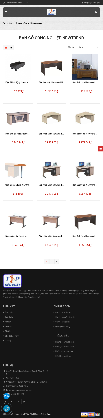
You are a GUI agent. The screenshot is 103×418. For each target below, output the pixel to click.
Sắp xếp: (71, 47)
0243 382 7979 (21, 386)
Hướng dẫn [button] (61, 336)
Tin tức (8, 331)
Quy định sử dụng (62, 326)
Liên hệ (8, 341)
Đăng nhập (88, 3)
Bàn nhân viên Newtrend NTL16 (54, 133)
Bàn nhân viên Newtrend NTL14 (87, 133)
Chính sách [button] (62, 306)
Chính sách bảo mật (63, 312)
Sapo (49, 414)
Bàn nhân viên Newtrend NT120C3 (55, 236)
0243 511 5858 (11, 3)
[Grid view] (6, 47)
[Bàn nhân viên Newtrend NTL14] (85, 118)
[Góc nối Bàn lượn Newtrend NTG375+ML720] (18, 169)
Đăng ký (96, 3)
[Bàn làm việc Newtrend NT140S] (51, 67)
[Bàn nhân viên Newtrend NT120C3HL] (85, 169)
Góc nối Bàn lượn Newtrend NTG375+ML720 (26, 185)
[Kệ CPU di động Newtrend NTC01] (18, 67)
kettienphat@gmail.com (22, 390)
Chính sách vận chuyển (65, 317)
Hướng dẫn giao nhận (64, 351)
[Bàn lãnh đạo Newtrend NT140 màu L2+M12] (85, 221)
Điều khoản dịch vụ (63, 356)
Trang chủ (9, 312)
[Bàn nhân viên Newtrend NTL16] (51, 118)
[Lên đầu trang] (96, 409)
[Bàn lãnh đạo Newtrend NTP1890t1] (18, 118)
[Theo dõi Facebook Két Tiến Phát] (5, 401)
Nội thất (8, 326)
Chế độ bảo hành (12, 336)
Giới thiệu (9, 317)
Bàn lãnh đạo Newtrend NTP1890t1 (22, 133)
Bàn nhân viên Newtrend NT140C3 (21, 236)
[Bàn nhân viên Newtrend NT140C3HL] (51, 169)
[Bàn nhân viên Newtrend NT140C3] (18, 221)
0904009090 (23, 3)
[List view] (11, 47)
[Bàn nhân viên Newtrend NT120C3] (51, 221)
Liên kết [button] (9, 306)
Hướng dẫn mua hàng (64, 342)
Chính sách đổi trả (62, 322)
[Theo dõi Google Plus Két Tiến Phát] (17, 401)
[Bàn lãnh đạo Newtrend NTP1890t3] (85, 67)
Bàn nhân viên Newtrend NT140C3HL (56, 185)
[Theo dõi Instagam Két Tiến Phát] (23, 401)
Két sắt (8, 322)
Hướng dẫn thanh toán (64, 347)
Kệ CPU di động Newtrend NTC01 (21, 82)
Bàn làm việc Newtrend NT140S (54, 82)
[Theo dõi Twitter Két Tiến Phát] (11, 401)
